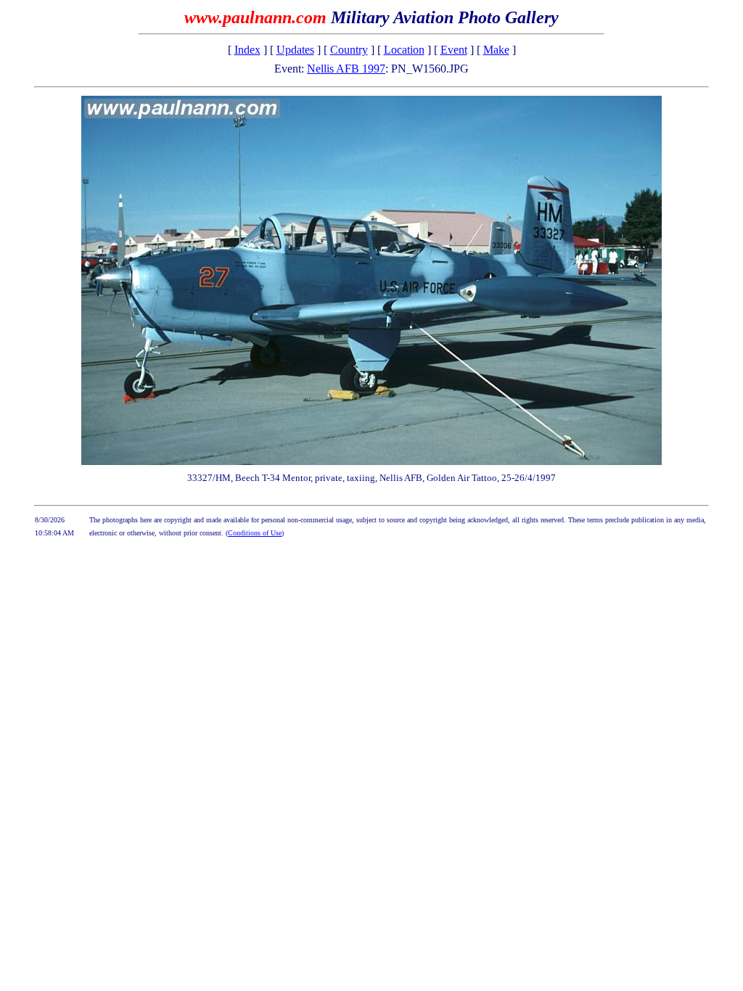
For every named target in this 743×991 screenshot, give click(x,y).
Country (349, 50)
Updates (295, 50)
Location (404, 50)
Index (247, 50)
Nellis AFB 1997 (346, 68)
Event (453, 50)
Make (496, 50)
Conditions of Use (255, 533)
